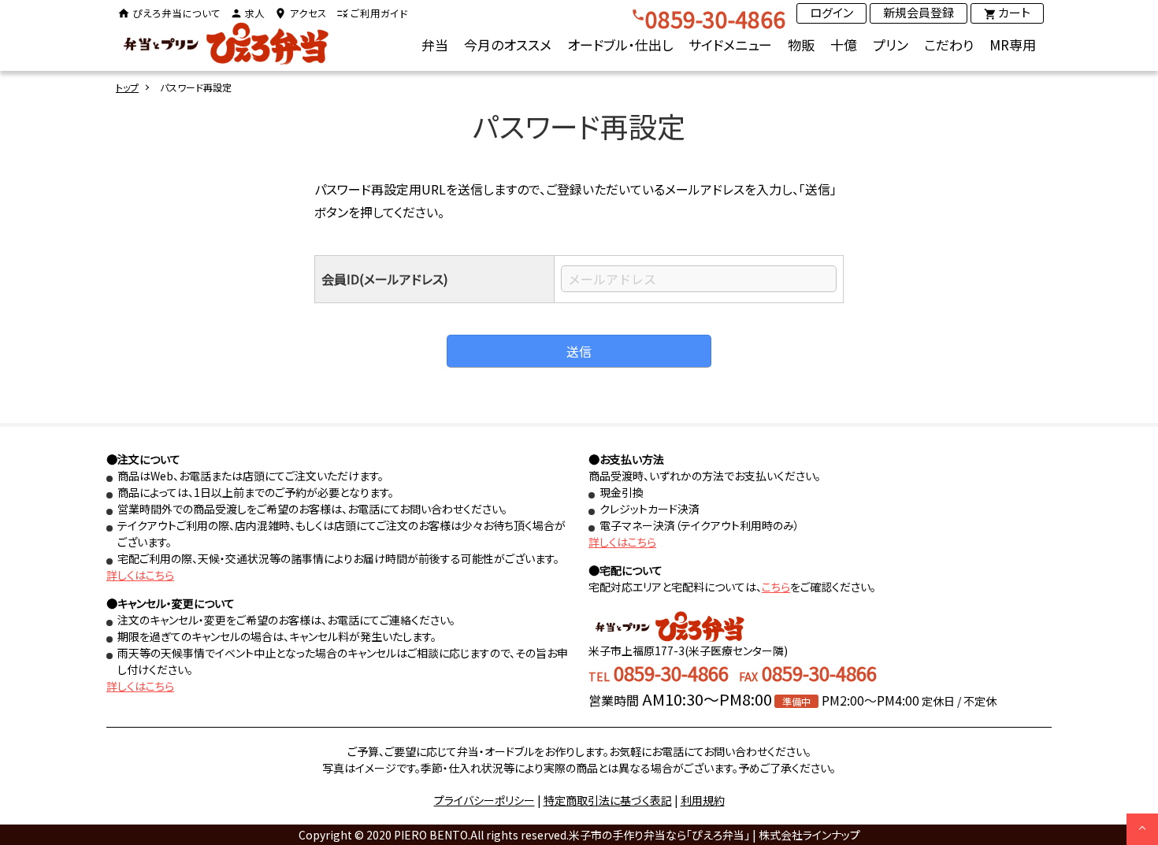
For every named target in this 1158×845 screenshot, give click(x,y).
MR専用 (1012, 44)
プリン (890, 44)
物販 (801, 44)
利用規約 (703, 800)
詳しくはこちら (140, 575)
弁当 (434, 44)
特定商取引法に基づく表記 (608, 800)
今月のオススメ (507, 44)
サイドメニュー (730, 44)
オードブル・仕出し (620, 44)
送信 (579, 351)
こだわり (949, 44)
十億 (843, 44)
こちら (776, 587)
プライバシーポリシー (484, 800)
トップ (127, 87)
